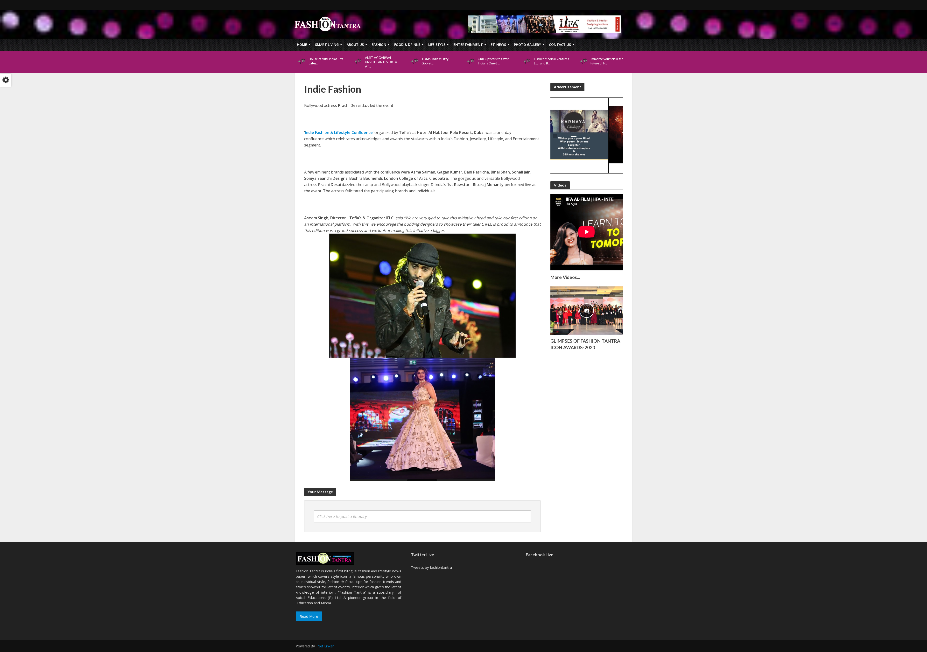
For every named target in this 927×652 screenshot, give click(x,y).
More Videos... (565, 277)
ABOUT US (355, 44)
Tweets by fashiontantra (431, 567)
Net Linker (325, 646)
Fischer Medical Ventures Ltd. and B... (551, 61)
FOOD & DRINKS (407, 44)
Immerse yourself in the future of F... (606, 61)
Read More (309, 616)
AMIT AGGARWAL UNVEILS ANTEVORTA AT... (381, 62)
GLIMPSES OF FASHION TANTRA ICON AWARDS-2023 (585, 344)
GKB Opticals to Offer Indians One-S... (493, 61)
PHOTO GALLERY (527, 44)
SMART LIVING (327, 44)
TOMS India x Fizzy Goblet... (435, 61)
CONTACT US (560, 44)
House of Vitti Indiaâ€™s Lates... (326, 61)
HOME (302, 44)
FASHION (379, 44)
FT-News (498, 44)
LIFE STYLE (436, 44)
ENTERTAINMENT (468, 44)
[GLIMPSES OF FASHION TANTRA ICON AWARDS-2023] (586, 310)
